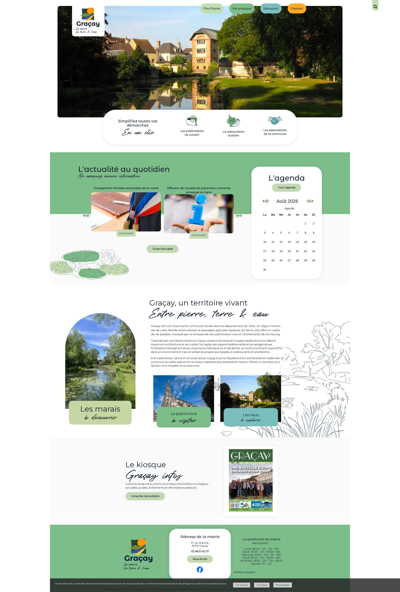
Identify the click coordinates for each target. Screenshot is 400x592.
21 (297, 251)
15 (305, 241)
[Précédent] (86, 217)
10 (264, 241)
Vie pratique (241, 8)
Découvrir (270, 8)
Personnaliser (283, 585)
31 (264, 269)
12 (281, 241)
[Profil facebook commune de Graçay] (200, 572)
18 (273, 251)
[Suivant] (238, 217)
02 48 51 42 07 (200, 551)
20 (289, 251)
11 (273, 241)
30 (313, 260)
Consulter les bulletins (145, 496)
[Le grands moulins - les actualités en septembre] (199, 211)
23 (313, 251)
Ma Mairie (211, 8)
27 (289, 260)
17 (264, 251)
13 (289, 241)
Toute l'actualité (162, 248)
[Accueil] (88, 21)
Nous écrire (200, 559)
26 (281, 260)
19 (281, 251)
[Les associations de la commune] (275, 124)
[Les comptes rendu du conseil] (192, 124)
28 (297, 260)
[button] (375, 5)
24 (264, 260)
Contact (297, 8)
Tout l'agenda (286, 187)
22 (305, 251)
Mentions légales (244, 572)
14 (297, 241)
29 (305, 260)
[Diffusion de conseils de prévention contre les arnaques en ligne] (126, 213)
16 (313, 241)
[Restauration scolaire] (233, 125)
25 (273, 260)
